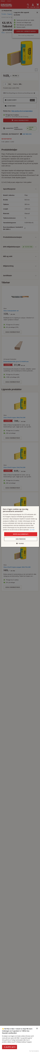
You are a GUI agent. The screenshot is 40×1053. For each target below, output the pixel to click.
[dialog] (20, 526)
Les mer (32, 530)
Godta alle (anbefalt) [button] (20, 534)
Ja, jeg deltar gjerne (9, 1047)
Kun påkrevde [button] (21, 539)
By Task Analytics (34, 1051)
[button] (20, 543)
